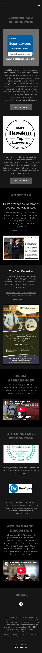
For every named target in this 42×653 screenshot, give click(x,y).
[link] (7, 5)
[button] (39, 5)
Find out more (21, 107)
